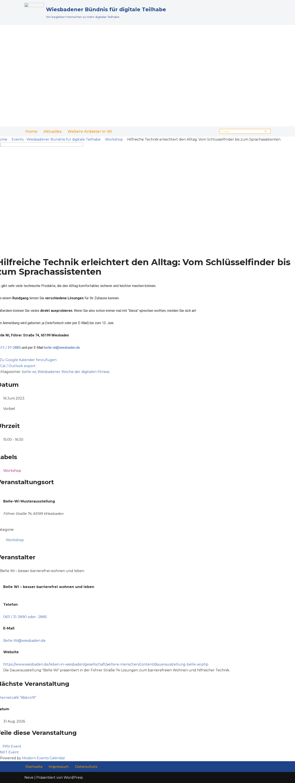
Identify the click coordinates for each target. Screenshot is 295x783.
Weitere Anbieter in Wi (90, 131)
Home (31, 131)
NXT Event (9, 752)
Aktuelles (52, 131)
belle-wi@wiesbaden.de (62, 348)
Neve (28, 777)
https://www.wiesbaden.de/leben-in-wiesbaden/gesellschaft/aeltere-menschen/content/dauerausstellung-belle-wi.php (105, 664)
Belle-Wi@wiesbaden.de (24, 641)
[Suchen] (266, 131)
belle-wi (29, 372)
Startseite (34, 767)
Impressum (59, 767)
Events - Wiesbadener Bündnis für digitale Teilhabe (56, 139)
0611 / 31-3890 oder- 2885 (25, 617)
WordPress (73, 777)
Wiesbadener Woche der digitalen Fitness (73, 372)
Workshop (114, 139)
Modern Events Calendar (43, 758)
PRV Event (12, 746)
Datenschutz (86, 767)
